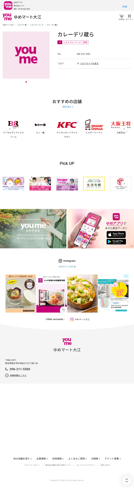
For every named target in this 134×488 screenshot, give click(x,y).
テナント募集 (112, 458)
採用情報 (57, 458)
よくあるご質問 (76, 458)
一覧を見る (66, 107)
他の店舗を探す (21, 458)
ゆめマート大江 (8, 25)
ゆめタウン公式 (65, 266)
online (121, 17)
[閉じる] (2, 5)
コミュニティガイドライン (85, 465)
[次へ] (124, 129)
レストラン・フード (36, 25)
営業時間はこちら (18, 375)
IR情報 (94, 458)
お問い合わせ (105, 465)
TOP (126, 480)
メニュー (129, 17)
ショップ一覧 (22, 25)
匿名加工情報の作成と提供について (58, 465)
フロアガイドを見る (89, 63)
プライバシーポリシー (32, 465)
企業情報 (41, 458)
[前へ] (10, 129)
